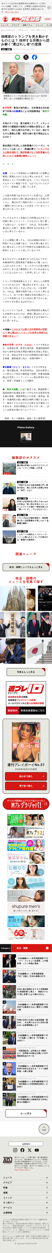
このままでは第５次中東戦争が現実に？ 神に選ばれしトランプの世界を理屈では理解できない (25, 332)
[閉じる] (49, 7)
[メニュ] (48, 19)
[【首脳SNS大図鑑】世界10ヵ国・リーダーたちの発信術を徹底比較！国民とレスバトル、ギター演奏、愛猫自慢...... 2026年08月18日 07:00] (39, 598)
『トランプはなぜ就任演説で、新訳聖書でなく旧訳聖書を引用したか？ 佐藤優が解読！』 (26, 152)
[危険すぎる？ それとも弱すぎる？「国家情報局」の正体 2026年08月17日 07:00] (12, 624)
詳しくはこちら (12, 12)
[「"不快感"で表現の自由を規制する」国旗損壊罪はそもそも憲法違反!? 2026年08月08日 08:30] (39, 651)
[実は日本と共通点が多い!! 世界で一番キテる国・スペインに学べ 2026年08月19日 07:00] (12, 598)
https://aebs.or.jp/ (22, 1170)
